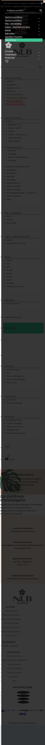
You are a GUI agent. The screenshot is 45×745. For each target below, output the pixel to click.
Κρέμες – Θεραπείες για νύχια (17, 27)
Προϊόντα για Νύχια (13, 20)
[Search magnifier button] (40, 10)
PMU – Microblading (13, 23)
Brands (8, 30)
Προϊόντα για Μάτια (13, 17)
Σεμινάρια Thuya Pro (13, 37)
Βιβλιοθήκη (10, 33)
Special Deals (10, 40)
